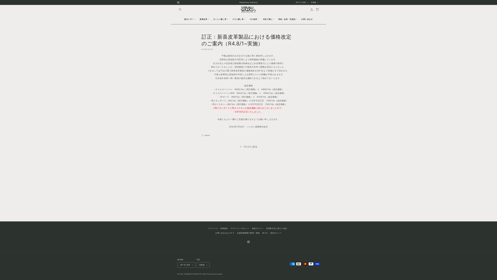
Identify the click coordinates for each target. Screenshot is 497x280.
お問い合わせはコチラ (224, 233)
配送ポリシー (258, 228)
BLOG (265, 233)
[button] (180, 9)
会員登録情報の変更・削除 (248, 233)
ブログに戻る (250, 146)
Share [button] (207, 135)
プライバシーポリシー (240, 228)
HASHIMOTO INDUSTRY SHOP (195, 274)
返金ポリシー (276, 233)
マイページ (213, 228)
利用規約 (224, 228)
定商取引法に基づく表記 (276, 228)
